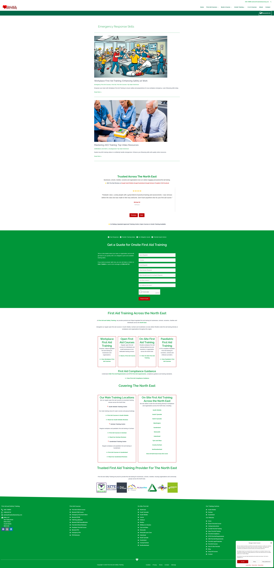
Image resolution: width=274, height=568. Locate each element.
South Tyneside (157, 414)
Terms (160, 565)
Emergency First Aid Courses (102, 84)
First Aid (114, 84)
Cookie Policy (248, 565)
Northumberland (157, 449)
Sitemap (173, 565)
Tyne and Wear (157, 440)
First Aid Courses (122, 84)
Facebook (166, 183)
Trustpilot (157, 183)
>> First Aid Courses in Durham (117, 433)
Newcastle (157, 432)
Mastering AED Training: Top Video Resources (116, 145)
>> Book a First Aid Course (127, 356)
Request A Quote (144, 298)
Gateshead (157, 436)
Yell (162, 183)
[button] (271, 543)
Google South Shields (127, 183)
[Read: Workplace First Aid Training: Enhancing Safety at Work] (130, 56)
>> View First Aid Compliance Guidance (137, 378)
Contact (167, 565)
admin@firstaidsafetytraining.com (260, 1)
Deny (254, 561)
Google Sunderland (139, 183)
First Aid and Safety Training (107, 320)
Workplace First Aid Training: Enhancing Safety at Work (121, 81)
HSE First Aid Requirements (117, 374)
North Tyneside (157, 418)
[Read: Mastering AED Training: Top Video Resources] (130, 121)
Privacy (155, 565)
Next (141, 215)
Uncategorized (112, 148)
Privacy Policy (254, 565)
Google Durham (149, 183)
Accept (242, 561)
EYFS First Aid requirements (137, 374)
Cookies (148, 565)
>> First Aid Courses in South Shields (116, 415)
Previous (133, 215)
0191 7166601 (248, 1)
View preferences (266, 561)
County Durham (157, 445)
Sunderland (157, 427)
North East (143, 322)
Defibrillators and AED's (101, 148)
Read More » (98, 92)
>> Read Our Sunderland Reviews (117, 456)
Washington (157, 423)
